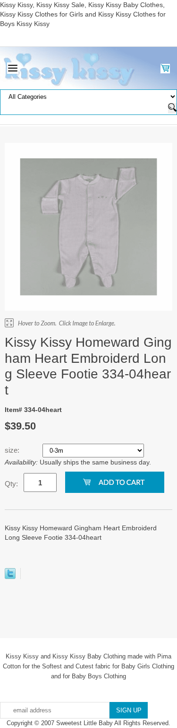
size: (13, 450)
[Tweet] (10, 576)
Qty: (11, 484)
